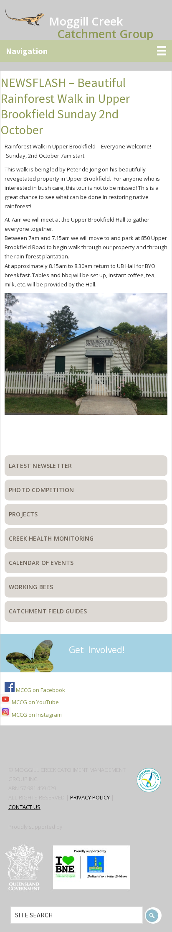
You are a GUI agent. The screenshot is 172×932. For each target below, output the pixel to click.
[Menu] (86, 51)
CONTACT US (24, 807)
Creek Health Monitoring (51, 538)
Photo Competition (41, 490)
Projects (23, 514)
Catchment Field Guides (48, 611)
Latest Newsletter (40, 466)
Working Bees (31, 587)
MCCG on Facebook (40, 690)
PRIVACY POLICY (90, 797)
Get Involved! (97, 650)
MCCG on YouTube (34, 702)
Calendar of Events (41, 563)
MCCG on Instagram (36, 714)
